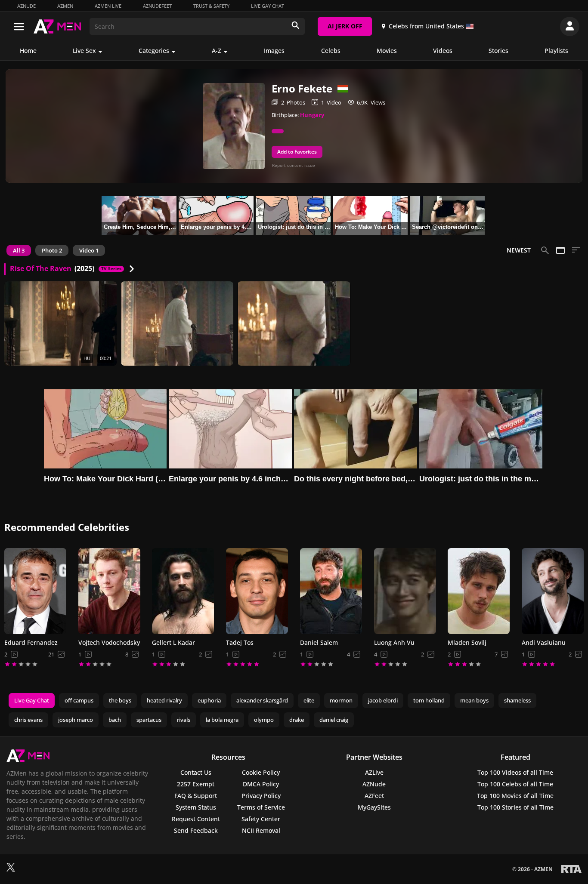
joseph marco (75, 720)
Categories (154, 50)
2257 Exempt (195, 784)
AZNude (26, 6)
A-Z (216, 50)
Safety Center (260, 819)
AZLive (374, 772)
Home (28, 50)
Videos (442, 50)
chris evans (28, 720)
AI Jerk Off (345, 26)
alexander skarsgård (262, 700)
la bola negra (222, 720)
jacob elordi (383, 700)
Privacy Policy (261, 796)
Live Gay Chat (267, 6)
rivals (183, 720)
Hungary (312, 115)
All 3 (19, 250)
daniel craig (333, 720)
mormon (341, 700)
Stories (498, 50)
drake (296, 720)
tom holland (429, 700)
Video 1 (89, 250)
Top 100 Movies (515, 796)
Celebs (330, 50)
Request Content (196, 819)
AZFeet (374, 796)
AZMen (65, 6)
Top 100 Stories (515, 807)
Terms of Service (261, 807)
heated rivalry (164, 700)
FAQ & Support (195, 796)
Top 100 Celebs (515, 784)
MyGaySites (374, 807)
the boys (120, 700)
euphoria (209, 700)
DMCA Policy (261, 784)
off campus (79, 700)
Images (274, 50)
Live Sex (84, 50)
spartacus (148, 720)
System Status (196, 807)
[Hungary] (339, 88)
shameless (517, 700)
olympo (264, 720)
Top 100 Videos (515, 772)
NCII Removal (261, 830)
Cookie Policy (261, 772)
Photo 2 (52, 250)
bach (114, 720)
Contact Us (195, 772)
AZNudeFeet (157, 6)
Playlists (556, 50)
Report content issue (293, 165)
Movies (387, 50)
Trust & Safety (211, 6)
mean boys (474, 700)
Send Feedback (196, 830)
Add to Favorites (297, 151)
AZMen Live (108, 6)
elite (308, 700)
